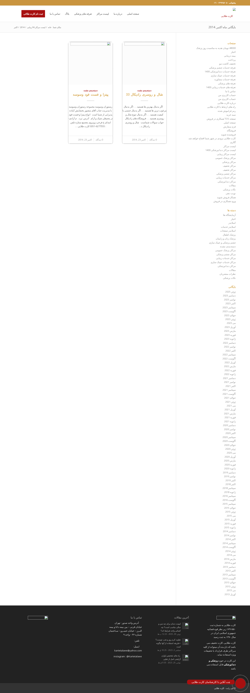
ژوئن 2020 (230, 448)
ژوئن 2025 (230, 291)
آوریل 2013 (230, 594)
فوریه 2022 (230, 370)
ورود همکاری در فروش (224, 201)
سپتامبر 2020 (229, 437)
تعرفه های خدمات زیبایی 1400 (221, 87)
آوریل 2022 (230, 362)
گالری (233, 142)
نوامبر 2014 (230, 535)
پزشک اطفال (229, 234)
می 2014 (231, 555)
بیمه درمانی (230, 55)
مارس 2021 (230, 413)
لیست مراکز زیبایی (226, 154)
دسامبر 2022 (229, 342)
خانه (49, 27)
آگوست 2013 (229, 578)
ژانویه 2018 (230, 492)
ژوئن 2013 (230, 586)
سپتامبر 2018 (229, 488)
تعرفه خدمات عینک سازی (223, 75)
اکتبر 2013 (230, 570)
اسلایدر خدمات (228, 226)
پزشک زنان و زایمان (226, 238)
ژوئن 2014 (230, 551)
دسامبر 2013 (229, 566)
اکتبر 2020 (230, 433)
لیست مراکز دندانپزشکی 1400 (220, 150)
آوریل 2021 (230, 409)
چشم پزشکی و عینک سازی (222, 242)
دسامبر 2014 (229, 531)
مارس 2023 (230, 330)
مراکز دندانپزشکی (227, 181)
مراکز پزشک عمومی (225, 158)
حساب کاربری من (227, 95)
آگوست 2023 (229, 311)
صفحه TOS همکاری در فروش (221, 118)
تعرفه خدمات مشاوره (225, 79)
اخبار (233, 51)
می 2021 (231, 405)
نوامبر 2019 (230, 476)
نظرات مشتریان (227, 274)
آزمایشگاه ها (229, 215)
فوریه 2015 (230, 523)
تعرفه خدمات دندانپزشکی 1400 (220, 71)
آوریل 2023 (230, 327)
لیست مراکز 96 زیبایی (36, 27)
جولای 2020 (230, 445)
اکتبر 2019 (230, 480)
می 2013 (231, 590)
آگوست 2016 (229, 500)
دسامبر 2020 (229, 425)
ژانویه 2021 (230, 421)
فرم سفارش (229, 126)
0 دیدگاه (153, 139)
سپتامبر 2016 (229, 496)
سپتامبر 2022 (229, 354)
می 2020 (231, 452)
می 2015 (231, 515)
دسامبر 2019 (229, 472)
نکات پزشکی (229, 189)
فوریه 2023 (230, 335)
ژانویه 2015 (230, 527)
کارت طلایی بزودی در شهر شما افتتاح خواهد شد (212, 138)
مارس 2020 (230, 460)
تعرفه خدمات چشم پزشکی (222, 67)
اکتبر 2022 (230, 350)
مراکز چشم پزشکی (226, 173)
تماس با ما (230, 91)
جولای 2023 (230, 315)
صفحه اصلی (230, 122)
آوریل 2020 (230, 456)
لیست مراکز (229, 146)
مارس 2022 (230, 366)
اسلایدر (232, 222)
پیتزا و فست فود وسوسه (90, 94)
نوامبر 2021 (230, 382)
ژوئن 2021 (230, 401)
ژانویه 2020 (230, 468)
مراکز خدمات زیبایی (226, 177)
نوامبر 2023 (230, 299)
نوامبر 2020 (230, 429)
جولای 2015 (230, 507)
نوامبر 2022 (230, 346)
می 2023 (231, 323)
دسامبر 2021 (229, 378)
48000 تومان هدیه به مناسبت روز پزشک (216, 48)
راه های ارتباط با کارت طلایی (221, 106)
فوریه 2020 (230, 464)
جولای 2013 (230, 582)
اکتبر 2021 (230, 386)
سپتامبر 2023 (229, 307)
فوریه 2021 (230, 417)
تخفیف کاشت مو (227, 63)
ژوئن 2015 (230, 511)
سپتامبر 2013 (229, 574)
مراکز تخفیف (229, 165)
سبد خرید (231, 114)
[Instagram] (15, 2)
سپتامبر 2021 (229, 389)
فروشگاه (231, 130)
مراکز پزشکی (229, 162)
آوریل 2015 (230, 519)
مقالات (232, 185)
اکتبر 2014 (230, 539)
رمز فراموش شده (227, 110)
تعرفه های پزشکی (227, 83)
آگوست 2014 (229, 547)
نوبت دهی (231, 193)
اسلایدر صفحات (228, 230)
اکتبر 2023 (230, 303)
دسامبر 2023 (229, 295)
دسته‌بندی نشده (144, 90)
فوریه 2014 (230, 562)
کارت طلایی (219, 688)
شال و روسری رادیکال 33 (144, 94)
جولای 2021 (230, 397)
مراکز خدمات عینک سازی (223, 262)
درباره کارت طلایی (226, 103)
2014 (22, 27)
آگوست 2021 (229, 394)
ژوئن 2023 (230, 319)
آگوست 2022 (229, 358)
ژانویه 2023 (230, 338)
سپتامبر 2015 (229, 503)
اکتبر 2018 (230, 484)
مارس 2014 (230, 559)
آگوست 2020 (229, 441)
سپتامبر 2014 (229, 543)
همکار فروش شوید (226, 197)
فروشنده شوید (228, 134)
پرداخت (232, 59)
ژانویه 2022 (230, 374)
